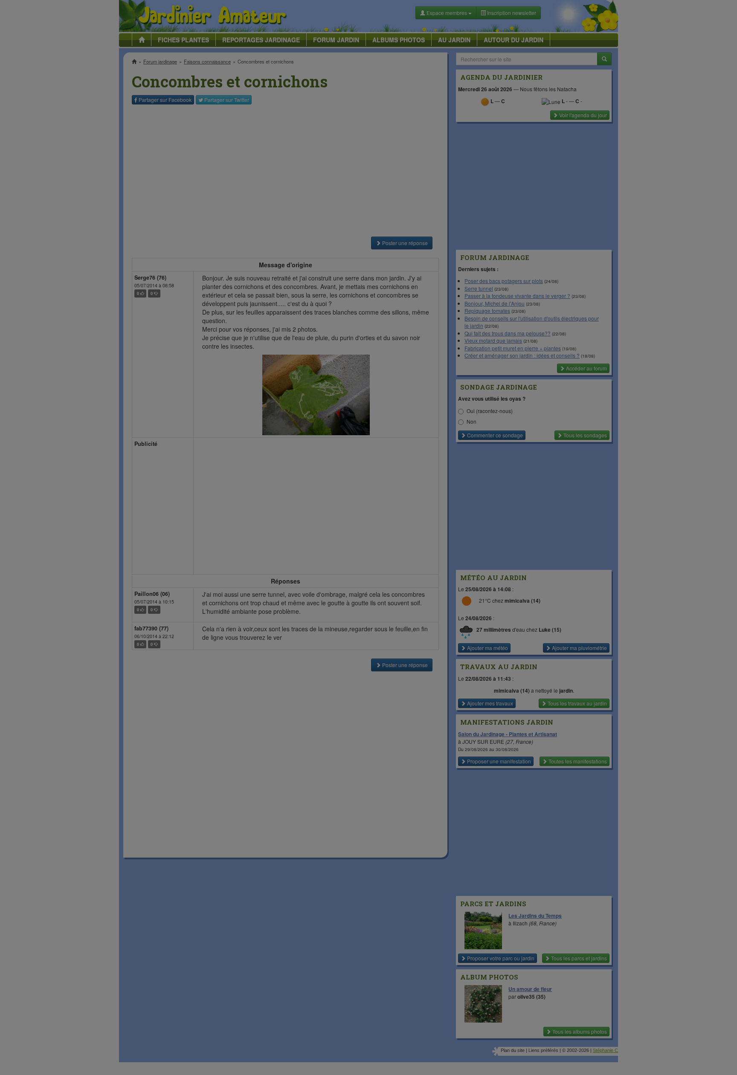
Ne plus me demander (461, 236)
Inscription (305, 137)
